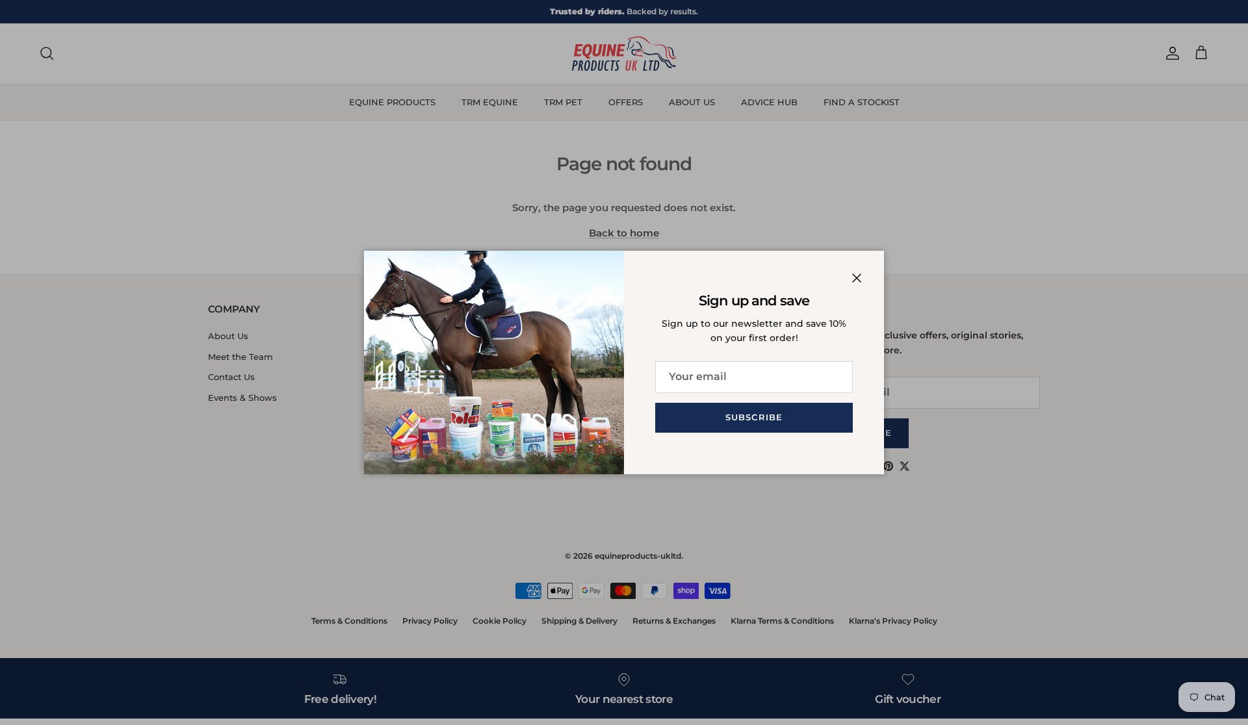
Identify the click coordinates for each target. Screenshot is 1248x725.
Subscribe (753, 417)
